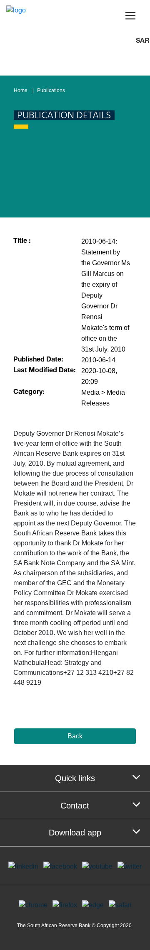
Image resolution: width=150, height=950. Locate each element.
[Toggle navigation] (130, 16)
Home (21, 90)
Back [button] (75, 736)
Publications (51, 90)
